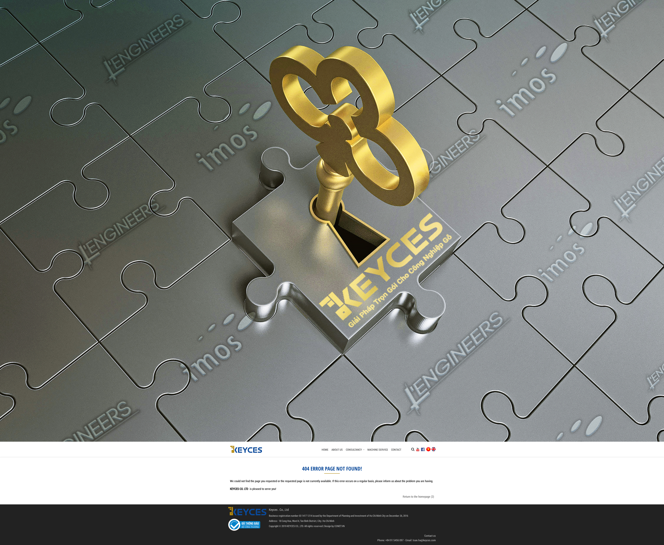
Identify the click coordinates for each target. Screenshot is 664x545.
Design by (329, 526)
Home (325, 449)
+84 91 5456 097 (394, 540)
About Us (337, 449)
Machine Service (377, 449)
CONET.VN (339, 526)
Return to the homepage (418, 497)
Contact (396, 449)
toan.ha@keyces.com (424, 540)
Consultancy (354, 449)
